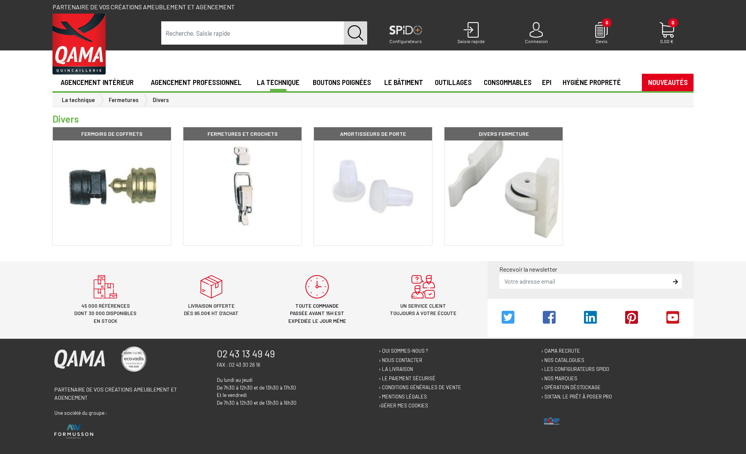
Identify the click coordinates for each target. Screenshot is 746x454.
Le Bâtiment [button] (403, 82)
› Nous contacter (400, 360)
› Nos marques (559, 378)
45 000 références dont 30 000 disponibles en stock (105, 313)
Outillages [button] (453, 82)
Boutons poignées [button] (342, 82)
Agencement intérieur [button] (97, 82)
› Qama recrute (560, 351)
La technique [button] (278, 82)
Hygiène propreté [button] (592, 82)
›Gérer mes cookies (403, 405)
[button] (631, 82)
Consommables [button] (508, 82)
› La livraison (396, 369)
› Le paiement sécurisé (407, 378)
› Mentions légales (403, 396)
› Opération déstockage (571, 387)
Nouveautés (668, 82)
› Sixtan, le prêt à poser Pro (576, 396)
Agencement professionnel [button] (196, 82)
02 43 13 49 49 (246, 353)
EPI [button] (546, 82)
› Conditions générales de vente (420, 387)
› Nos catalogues (562, 360)
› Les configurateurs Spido (575, 369)
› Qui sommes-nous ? (403, 351)
